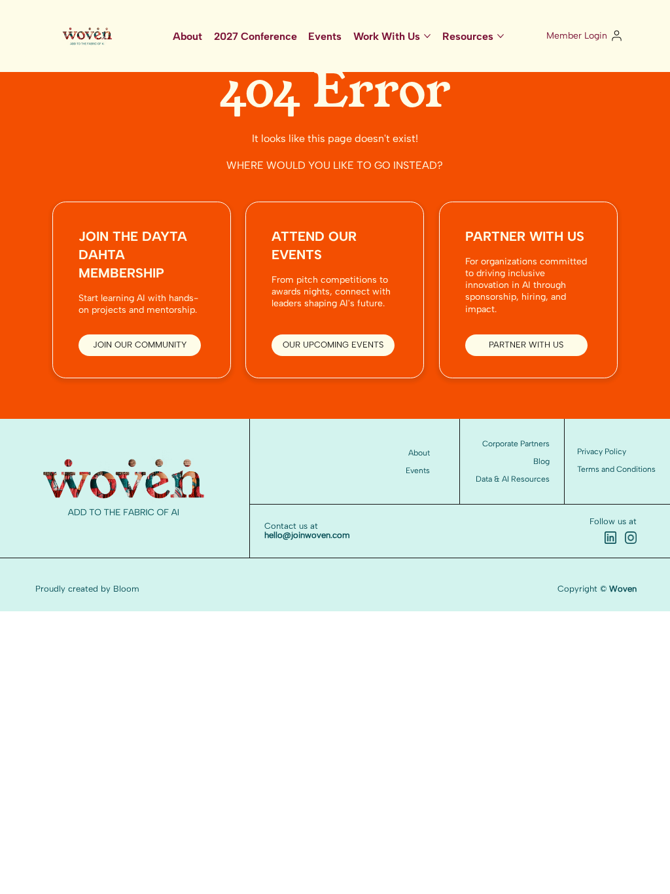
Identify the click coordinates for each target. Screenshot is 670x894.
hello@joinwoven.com (307, 535)
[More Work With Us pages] (427, 36)
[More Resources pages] (500, 36)
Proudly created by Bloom (87, 589)
